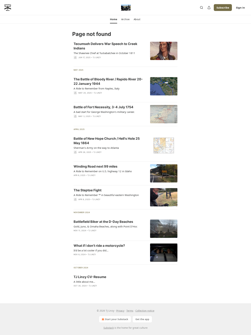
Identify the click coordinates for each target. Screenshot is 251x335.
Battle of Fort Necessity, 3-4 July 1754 (103, 107)
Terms (129, 310)
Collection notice (144, 310)
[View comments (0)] (98, 180)
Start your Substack (116, 319)
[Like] (76, 180)
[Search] (201, 7)
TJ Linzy (97, 57)
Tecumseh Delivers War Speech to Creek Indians (105, 46)
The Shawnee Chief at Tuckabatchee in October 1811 (104, 53)
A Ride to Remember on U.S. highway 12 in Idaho (103, 171)
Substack (108, 327)
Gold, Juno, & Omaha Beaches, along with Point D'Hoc (105, 226)
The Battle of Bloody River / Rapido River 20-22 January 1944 (108, 81)
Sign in (240, 7)
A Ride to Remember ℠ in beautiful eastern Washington (106, 195)
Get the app (142, 319)
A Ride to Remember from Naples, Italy (97, 88)
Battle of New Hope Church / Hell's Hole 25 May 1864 (107, 141)
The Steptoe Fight (87, 190)
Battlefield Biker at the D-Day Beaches (103, 222)
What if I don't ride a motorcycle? (99, 246)
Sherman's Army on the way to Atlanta (96, 147)
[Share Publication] (209, 7)
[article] (125, 52)
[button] (113, 19)
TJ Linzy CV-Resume (90, 277)
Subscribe (223, 7)
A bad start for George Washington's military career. (104, 112)
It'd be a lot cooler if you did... (91, 250)
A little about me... (84, 281)
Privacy (120, 310)
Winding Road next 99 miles (95, 166)
